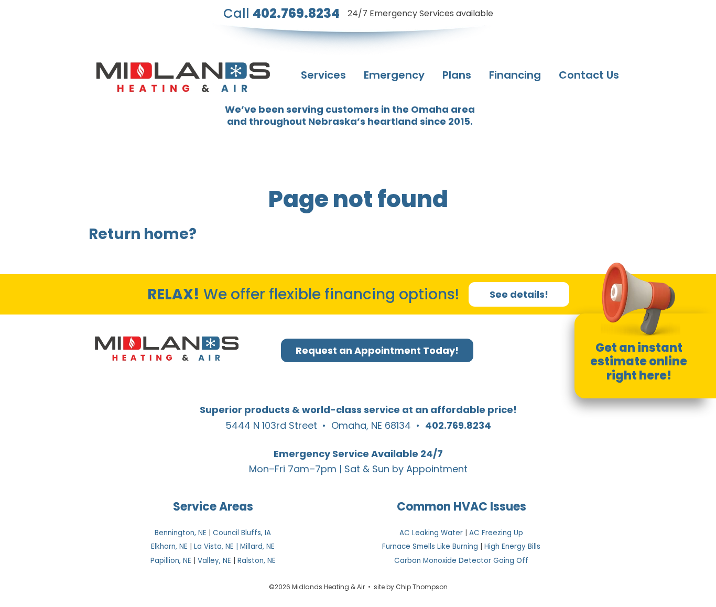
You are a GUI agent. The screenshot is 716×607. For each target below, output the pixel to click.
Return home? (143, 234)
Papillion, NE (170, 561)
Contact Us (589, 75)
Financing (515, 75)
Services (323, 75)
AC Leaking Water (431, 533)
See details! (519, 294)
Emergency (394, 75)
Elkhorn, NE (169, 546)
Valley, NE (214, 561)
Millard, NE (257, 546)
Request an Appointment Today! (377, 350)
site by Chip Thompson (411, 586)
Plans (456, 75)
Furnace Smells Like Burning (430, 546)
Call (281, 13)
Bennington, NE (181, 533)
